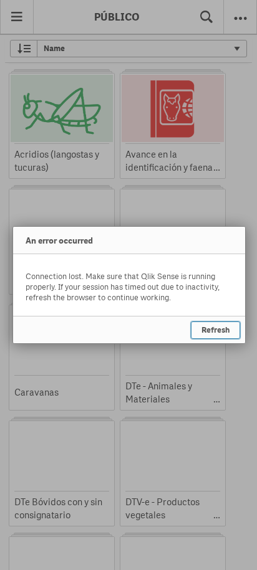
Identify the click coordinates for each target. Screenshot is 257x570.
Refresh (215, 330)
